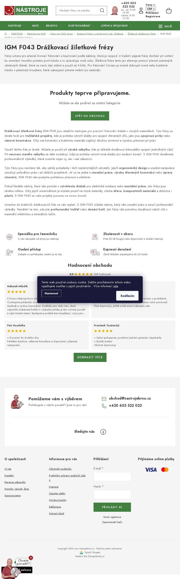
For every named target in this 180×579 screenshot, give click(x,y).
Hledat (102, 10)
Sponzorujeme (13, 495)
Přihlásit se (112, 507)
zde (115, 286)
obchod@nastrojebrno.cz (130, 398)
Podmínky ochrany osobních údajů (67, 478)
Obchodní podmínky (60, 469)
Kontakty (9, 475)
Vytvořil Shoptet (92, 552)
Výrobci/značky (57, 500)
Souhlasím (127, 296)
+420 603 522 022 (128, 4)
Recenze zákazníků (15, 482)
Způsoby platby (57, 493)
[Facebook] (103, 432)
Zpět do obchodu (90, 116)
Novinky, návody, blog (17, 489)
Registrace (153, 16)
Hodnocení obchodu (90, 265)
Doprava (54, 487)
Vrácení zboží (56, 513)
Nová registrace (112, 517)
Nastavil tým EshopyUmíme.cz (90, 556)
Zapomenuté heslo (112, 522)
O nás (8, 469)
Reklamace (55, 507)
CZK (150, 9)
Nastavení (51, 293)
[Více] (165, 26)
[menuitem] (16, 25)
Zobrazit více (90, 357)
